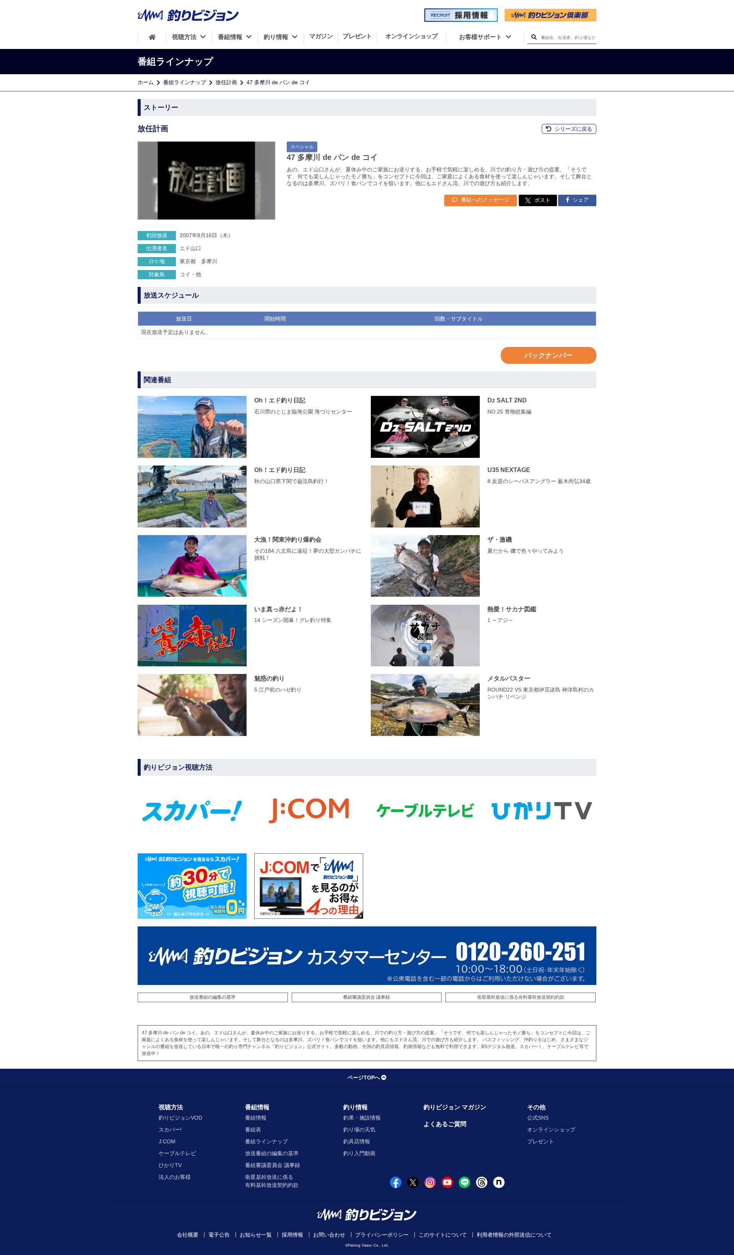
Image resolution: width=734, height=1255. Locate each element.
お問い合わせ (329, 1235)
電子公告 (219, 1235)
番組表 (253, 1129)
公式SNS (538, 1118)
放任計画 (226, 82)
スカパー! (170, 1129)
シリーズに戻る (572, 129)
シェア (580, 200)
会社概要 (187, 1235)
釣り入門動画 (359, 1153)
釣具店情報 (356, 1141)
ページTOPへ (364, 1077)
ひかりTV (170, 1165)
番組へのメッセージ (484, 200)
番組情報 (257, 1107)
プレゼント (540, 1141)
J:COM (167, 1141)
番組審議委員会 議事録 (366, 997)
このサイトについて (443, 1235)
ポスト (542, 200)
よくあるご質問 (445, 1124)
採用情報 (292, 1235)
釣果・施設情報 (362, 1118)
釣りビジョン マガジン (455, 1107)
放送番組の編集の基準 (212, 997)
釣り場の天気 (359, 1129)
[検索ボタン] (534, 37)
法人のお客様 (175, 1177)
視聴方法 (171, 1107)
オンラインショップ (551, 1129)
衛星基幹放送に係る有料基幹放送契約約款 (520, 997)
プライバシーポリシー (382, 1235)
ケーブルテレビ (177, 1153)
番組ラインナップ (184, 82)
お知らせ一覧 (256, 1235)
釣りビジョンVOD (180, 1118)
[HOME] (152, 37)
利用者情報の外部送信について (514, 1235)
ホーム (146, 82)
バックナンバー (549, 355)
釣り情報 (355, 1107)
